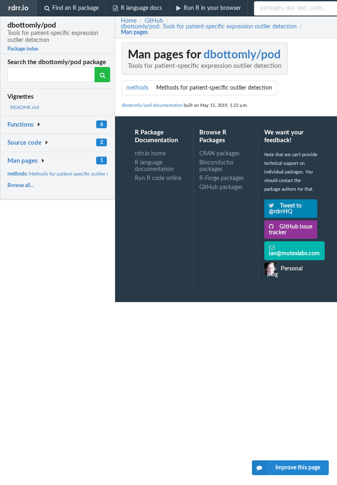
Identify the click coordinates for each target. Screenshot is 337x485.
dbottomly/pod (242, 54)
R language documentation (154, 166)
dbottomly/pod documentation (152, 105)
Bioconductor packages (216, 166)
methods (137, 88)
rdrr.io (18, 8)
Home (128, 21)
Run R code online (158, 178)
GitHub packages (220, 187)
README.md (24, 107)
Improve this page (297, 468)
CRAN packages (219, 154)
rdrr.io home (150, 154)
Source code (24, 143)
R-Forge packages (221, 178)
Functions (20, 125)
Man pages (22, 161)
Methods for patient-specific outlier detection (67, 173)
